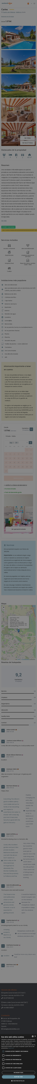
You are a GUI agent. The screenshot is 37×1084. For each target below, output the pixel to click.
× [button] (35, 1036)
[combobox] (33, 1036)
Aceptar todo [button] (18, 1077)
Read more (11, 1048)
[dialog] (18, 1059)
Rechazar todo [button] (18, 1072)
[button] (18, 1081)
